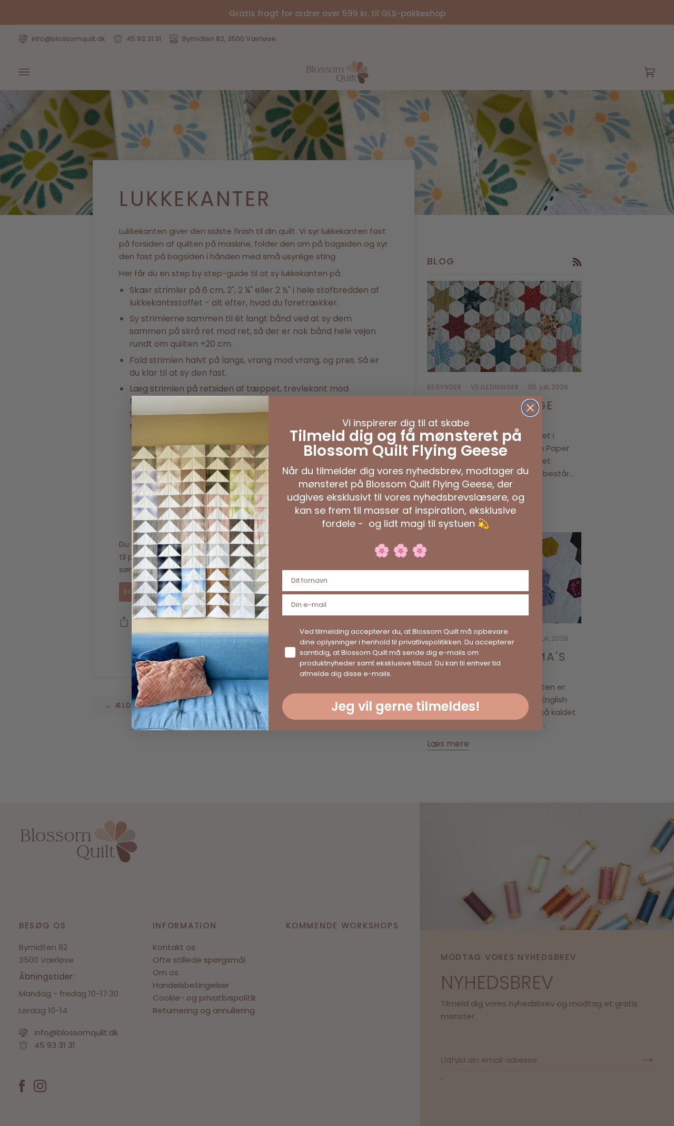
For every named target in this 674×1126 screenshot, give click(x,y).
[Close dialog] (530, 408)
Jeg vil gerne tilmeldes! (405, 706)
